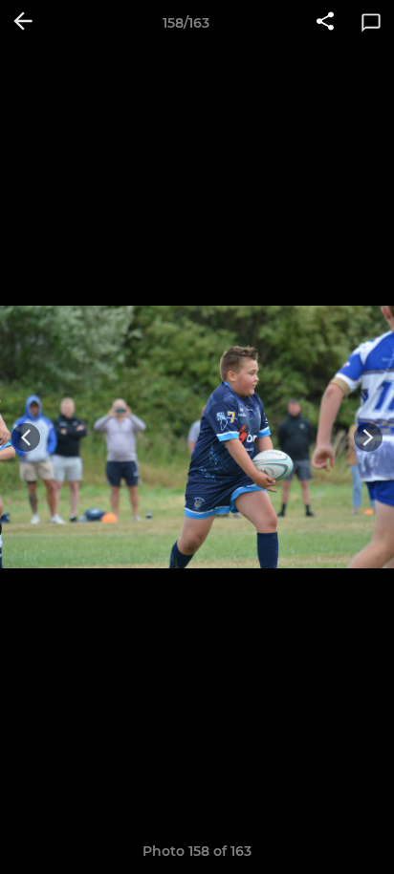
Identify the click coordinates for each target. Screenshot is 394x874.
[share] (325, 23)
